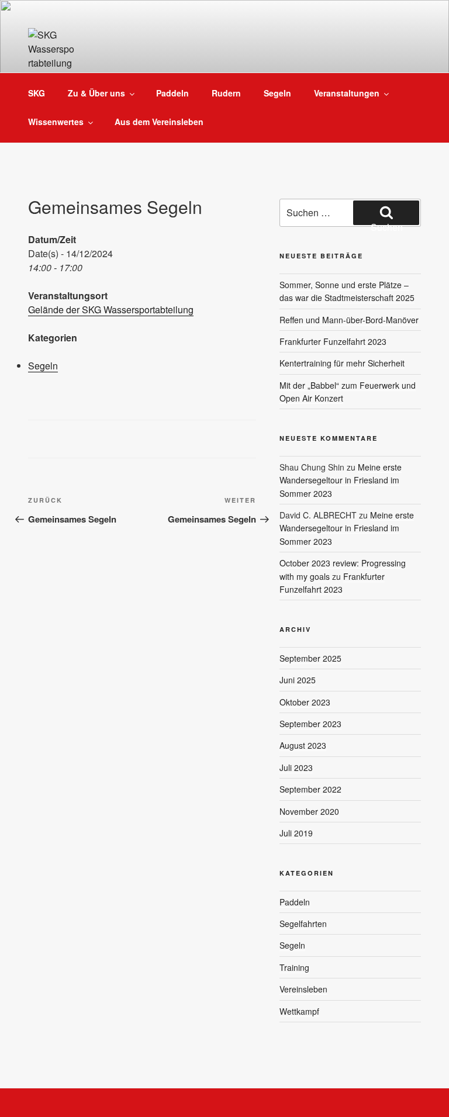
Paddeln (172, 93)
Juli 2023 (296, 767)
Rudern (226, 93)
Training (294, 967)
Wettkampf (299, 1011)
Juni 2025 (297, 680)
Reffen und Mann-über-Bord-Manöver (349, 320)
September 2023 (310, 723)
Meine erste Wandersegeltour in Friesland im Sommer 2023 (340, 480)
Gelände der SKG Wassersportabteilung (111, 309)
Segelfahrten (303, 923)
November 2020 (309, 811)
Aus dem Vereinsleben (159, 121)
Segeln (277, 93)
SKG (36, 93)
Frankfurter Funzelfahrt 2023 (332, 341)
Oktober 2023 (304, 702)
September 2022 (310, 789)
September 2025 (310, 658)
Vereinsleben (303, 989)
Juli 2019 (296, 833)
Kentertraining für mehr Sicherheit (342, 363)
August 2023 (302, 745)
